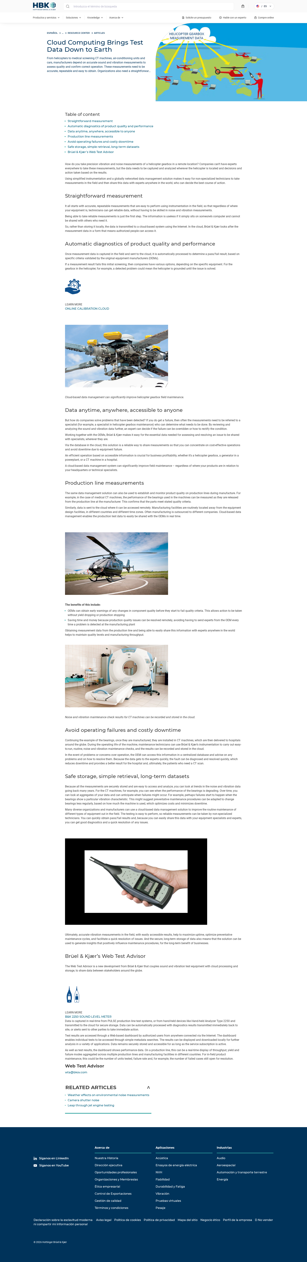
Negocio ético (210, 1220)
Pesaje (160, 1208)
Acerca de (102, 1147)
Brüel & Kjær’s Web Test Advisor (91, 152)
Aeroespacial (226, 1165)
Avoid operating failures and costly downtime (100, 141)
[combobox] (148, 6)
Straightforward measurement (90, 121)
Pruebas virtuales (168, 1200)
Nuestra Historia (106, 1158)
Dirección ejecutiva (108, 1165)
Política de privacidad (159, 1220)
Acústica (162, 1158)
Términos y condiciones (111, 1208)
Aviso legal (103, 1220)
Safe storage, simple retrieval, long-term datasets (103, 147)
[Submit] (67, 6)
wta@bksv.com (76, 1072)
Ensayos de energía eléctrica (176, 1165)
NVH (159, 1172)
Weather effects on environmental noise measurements (108, 1095)
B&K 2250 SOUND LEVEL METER (88, 1016)
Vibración (162, 1193)
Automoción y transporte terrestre (242, 1172)
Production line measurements (90, 136)
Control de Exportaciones (113, 1193)
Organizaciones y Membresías (116, 1179)
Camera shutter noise (83, 1100)
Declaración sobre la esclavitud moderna (63, 1220)
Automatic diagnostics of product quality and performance (110, 126)
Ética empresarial (107, 1186)
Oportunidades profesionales (116, 1172)
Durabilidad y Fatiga (170, 1186)
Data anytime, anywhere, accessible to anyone (101, 131)
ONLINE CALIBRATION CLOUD (87, 308)
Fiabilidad (163, 1179)
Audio (221, 1158)
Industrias (224, 1147)
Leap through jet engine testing (91, 1105)
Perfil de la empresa (237, 1220)
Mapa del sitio (188, 1220)
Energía (222, 1179)
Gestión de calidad (108, 1200)
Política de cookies (127, 1220)
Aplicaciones (165, 1147)
